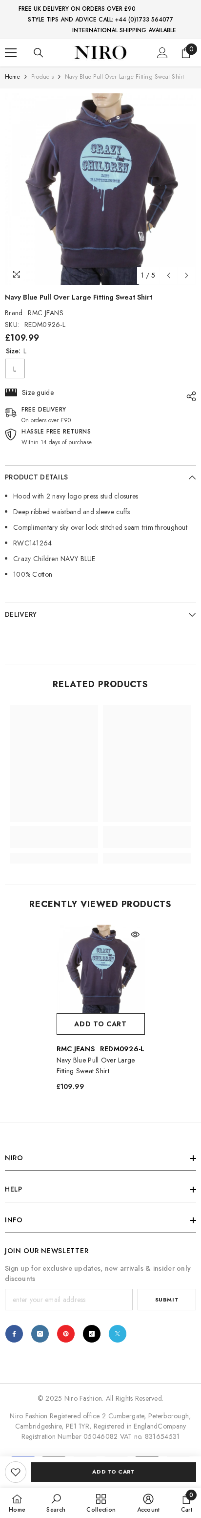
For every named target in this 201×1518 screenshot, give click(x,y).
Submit (167, 1299)
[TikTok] (91, 1333)
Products (42, 76)
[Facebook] (14, 1333)
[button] (168, 275)
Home (12, 76)
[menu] (11, 53)
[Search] (38, 53)
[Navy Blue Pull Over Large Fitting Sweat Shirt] (101, 969)
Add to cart (113, 1471)
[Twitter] (117, 1333)
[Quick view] (135, 934)
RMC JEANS (45, 313)
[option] (100, 189)
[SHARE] (188, 396)
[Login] (162, 52)
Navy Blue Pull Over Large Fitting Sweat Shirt (96, 1065)
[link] (15, 1472)
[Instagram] (40, 1333)
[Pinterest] (66, 1333)
